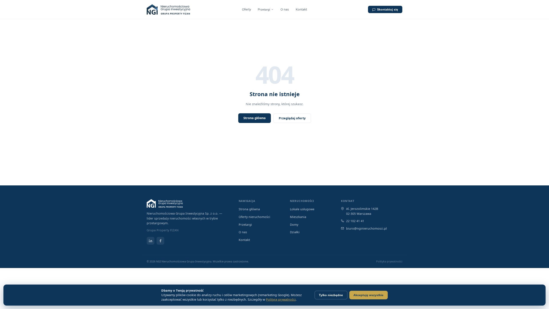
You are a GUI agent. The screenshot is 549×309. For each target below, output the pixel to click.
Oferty (246, 9)
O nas (285, 9)
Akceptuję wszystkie (368, 295)
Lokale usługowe (302, 209)
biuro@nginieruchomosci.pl (366, 228)
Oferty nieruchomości (254, 217)
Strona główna (254, 118)
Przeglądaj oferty (292, 118)
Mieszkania (298, 217)
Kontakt (301, 9)
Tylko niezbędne (331, 295)
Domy (294, 225)
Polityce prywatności (281, 299)
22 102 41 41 (355, 221)
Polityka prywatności (389, 261)
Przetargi (264, 9)
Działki (295, 232)
